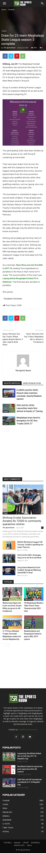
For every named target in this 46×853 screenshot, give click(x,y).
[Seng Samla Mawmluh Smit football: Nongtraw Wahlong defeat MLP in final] (9, 570)
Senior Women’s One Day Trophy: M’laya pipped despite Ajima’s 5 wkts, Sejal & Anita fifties (13, 339)
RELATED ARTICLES (12, 383)
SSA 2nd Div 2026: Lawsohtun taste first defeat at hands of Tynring (30, 408)
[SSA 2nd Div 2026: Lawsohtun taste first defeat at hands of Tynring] (9, 408)
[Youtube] (29, 737)
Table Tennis (28, 599)
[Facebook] (5, 56)
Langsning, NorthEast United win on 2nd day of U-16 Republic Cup (29, 756)
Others (29, 845)
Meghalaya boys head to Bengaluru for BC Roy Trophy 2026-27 (28, 420)
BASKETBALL (35, 843)
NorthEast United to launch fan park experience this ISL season (30, 769)
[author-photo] (23, 367)
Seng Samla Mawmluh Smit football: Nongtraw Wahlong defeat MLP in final (29, 570)
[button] (4, 3)
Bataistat (17, 843)
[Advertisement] (23, 35)
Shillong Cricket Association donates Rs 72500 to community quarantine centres (22, 521)
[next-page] (8, 430)
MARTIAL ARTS (19, 845)
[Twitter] (11, 56)
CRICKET (26, 843)
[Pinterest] (16, 56)
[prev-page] (4, 430)
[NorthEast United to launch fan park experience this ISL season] (9, 769)
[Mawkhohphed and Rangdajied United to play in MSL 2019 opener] (34, 622)
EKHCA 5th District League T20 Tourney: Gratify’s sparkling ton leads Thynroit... (30, 544)
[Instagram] (23, 736)
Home (3, 10)
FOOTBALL (8, 843)
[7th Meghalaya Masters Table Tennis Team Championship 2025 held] (34, 594)
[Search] (42, 3)
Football (11, 10)
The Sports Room (23, 370)
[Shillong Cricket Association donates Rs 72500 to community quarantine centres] (23, 499)
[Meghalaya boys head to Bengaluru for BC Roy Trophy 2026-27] (9, 420)
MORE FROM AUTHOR (32, 383)
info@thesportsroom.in (28, 729)
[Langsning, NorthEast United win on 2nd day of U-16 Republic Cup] (9, 756)
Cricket (5, 513)
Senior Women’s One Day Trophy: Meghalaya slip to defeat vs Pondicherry (33, 338)
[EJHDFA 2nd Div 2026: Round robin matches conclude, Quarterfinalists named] (9, 393)
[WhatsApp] (22, 56)
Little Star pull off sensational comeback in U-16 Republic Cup (29, 782)
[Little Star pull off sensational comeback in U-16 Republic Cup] (9, 782)
